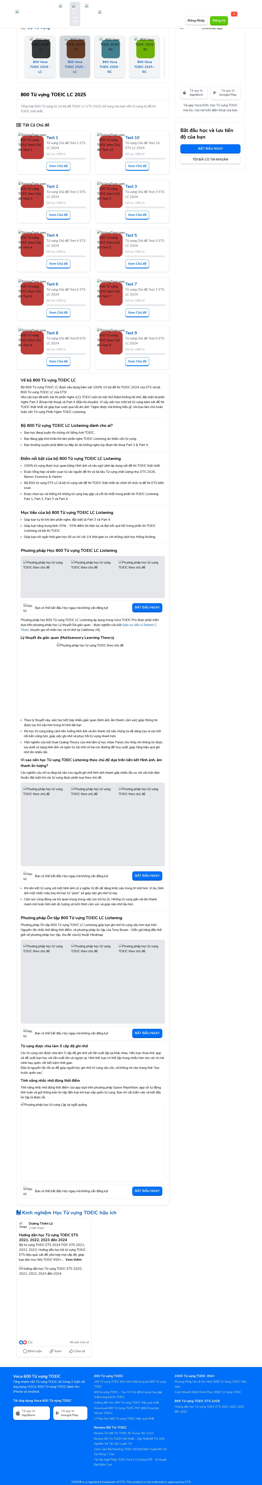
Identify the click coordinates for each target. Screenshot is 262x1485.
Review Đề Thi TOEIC (110, 1427)
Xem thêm (74, 1259)
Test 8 (52, 333)
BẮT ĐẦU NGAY (147, 607)
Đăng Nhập (196, 20)
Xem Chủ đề (58, 166)
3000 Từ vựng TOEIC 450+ (195, 1376)
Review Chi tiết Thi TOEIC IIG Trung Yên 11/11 (124, 1433)
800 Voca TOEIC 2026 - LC (40, 67)
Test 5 (131, 235)
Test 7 (131, 284)
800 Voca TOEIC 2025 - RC (144, 67)
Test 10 (132, 137)
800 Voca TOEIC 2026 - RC (109, 67)
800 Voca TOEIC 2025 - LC (75, 67)
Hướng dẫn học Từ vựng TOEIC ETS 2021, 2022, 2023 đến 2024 (48, 1237)
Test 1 (52, 137)
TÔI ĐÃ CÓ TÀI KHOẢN (210, 159)
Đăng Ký (219, 20)
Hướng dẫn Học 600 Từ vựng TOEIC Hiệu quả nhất (126, 1403)
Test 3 (131, 186)
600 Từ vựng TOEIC (108, 1376)
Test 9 (131, 333)
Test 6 (52, 284)
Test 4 (52, 235)
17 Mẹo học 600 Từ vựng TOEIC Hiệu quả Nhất (124, 1419)
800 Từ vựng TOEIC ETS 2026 (197, 1401)
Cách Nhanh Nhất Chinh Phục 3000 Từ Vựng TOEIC (208, 1392)
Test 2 (52, 186)
